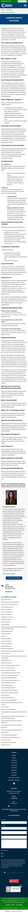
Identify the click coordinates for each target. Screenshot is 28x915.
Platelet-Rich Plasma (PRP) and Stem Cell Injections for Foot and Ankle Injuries (13, 628)
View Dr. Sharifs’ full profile (9, 573)
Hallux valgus (4, 28)
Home (2, 10)
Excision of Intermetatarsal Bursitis (9, 675)
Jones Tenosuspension (6, 643)
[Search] (26, 1)
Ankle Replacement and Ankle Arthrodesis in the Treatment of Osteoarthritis (13, 717)
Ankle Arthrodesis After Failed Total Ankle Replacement (11, 721)
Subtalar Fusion (5, 732)
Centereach (14, 763)
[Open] (25, 5)
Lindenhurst (14, 770)
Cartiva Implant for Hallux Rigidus (9, 690)
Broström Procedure (6, 740)
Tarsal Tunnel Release (6, 614)
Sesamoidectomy (5, 622)
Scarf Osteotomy (5, 624)
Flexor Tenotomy (5, 653)
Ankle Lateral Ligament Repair (8, 742)
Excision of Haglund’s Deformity (9, 678)
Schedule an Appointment (14, 578)
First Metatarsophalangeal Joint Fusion (10, 737)
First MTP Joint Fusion (6, 663)
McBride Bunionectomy (7, 631)
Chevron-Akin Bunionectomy (8, 687)
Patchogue (14, 773)
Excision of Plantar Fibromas (8, 668)
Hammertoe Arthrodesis (7, 648)
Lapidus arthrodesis (11, 311)
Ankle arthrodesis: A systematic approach (11, 725)
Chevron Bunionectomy (7, 685)
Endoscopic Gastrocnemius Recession (10, 680)
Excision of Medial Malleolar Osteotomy (10, 673)
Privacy (13, 905)
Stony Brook (14, 765)
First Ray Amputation (6, 660)
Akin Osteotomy (5, 707)
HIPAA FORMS (14, 894)
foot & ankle (8, 10)
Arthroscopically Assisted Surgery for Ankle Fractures (11, 703)
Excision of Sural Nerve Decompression (10, 665)
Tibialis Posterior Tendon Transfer (9, 604)
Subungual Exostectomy (7, 617)
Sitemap (8, 905)
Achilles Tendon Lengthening (8, 709)
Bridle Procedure (5, 695)
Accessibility (19, 905)
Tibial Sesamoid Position (7, 607)
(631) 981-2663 (9, 586)
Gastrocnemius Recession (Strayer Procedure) (12, 651)
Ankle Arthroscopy (5, 745)
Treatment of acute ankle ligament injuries (11, 730)
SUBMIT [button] (14, 881)
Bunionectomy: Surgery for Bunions (9, 692)
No (3, 856)
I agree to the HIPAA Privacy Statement (14, 872)
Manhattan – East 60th (14, 777)
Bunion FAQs (4, 727)
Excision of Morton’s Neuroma (8, 670)
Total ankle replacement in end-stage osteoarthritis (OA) (14, 713)
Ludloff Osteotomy (5, 633)
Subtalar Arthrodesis (6, 619)
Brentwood (14, 760)
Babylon (14, 758)
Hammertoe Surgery (6, 646)
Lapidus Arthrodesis (6, 638)
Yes (3, 853)
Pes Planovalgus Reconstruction (9, 735)
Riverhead (14, 775)
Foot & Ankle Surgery (6, 599)
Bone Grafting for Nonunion (7, 697)
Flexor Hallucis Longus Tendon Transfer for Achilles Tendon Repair (13, 657)
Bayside (14, 755)
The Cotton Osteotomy (7, 612)
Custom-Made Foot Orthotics (8, 682)
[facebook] (14, 783)
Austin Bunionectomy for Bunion (9, 700)
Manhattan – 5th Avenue (14, 780)
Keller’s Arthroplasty (6, 641)
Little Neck (14, 768)
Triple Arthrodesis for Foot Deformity (10, 602)
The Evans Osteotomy (6, 609)
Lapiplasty (10, 208)
